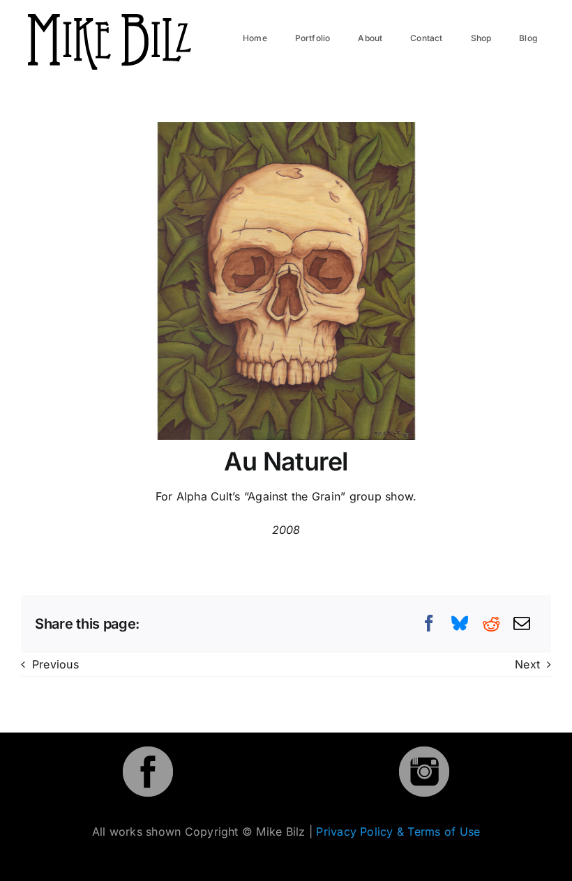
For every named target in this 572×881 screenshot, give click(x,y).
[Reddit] (491, 623)
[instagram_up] (424, 752)
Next (527, 664)
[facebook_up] (148, 752)
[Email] (521, 623)
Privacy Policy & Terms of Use (398, 831)
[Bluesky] (459, 623)
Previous (55, 664)
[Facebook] (429, 623)
